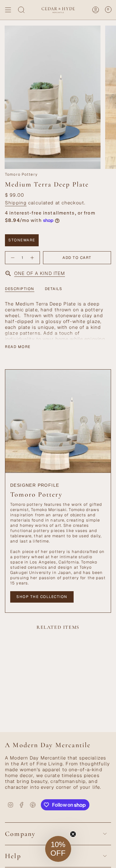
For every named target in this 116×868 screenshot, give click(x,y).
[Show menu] (8, 10)
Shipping (16, 203)
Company (20, 834)
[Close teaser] (73, 834)
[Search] (21, 10)
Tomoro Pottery (21, 174)
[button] (58, 849)
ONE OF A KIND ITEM (39, 273)
